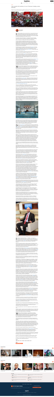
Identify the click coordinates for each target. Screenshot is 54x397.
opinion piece (24, 154)
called (20, 49)
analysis (21, 126)
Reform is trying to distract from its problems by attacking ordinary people (35, 374)
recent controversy (22, 124)
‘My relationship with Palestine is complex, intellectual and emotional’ (26, 357)
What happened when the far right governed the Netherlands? (27, 370)
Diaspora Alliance (31, 328)
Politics (4, 360)
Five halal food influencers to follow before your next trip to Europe (34, 379)
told (16, 267)
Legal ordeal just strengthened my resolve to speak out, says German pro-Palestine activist (17, 357)
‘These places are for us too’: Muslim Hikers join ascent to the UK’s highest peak (19, 374)
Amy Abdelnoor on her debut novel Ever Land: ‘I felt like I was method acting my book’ (35, 377)
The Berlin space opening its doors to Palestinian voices (5, 357)
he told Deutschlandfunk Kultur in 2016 (22, 83)
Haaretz (37, 249)
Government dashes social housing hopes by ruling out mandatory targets (6, 370)
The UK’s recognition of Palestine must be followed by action (48, 357)
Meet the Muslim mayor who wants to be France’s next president (17, 370)
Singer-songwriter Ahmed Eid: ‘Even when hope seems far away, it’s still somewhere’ (38, 357)
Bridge (24, 240)
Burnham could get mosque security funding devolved (48, 370)
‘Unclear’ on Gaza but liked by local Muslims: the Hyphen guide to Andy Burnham (38, 370)
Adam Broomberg (24, 181)
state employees (30, 49)
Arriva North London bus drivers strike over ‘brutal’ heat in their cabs (19, 379)
